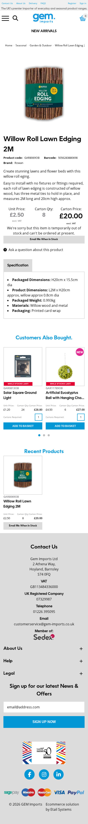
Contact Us (7, 3)
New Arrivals (44, 31)
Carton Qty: (44, 209)
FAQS (43, 3)
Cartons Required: (12, 417)
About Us (20, 3)
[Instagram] (44, 774)
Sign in (83, 3)
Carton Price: (71, 209)
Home (8, 45)
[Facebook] (29, 774)
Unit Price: (17, 209)
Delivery (33, 3)
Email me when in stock (44, 239)
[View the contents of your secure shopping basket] (83, 18)
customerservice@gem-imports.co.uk (44, 624)
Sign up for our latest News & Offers (44, 690)
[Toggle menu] (5, 18)
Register (72, 3)
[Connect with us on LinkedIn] (58, 774)
